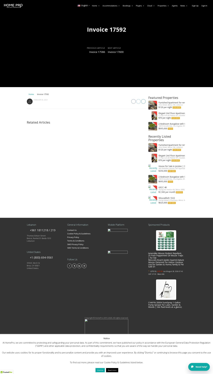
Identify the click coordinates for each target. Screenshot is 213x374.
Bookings (126, 6)
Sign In (204, 5)
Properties (162, 6)
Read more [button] (112, 370)
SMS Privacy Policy (75, 244)
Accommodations (110, 6)
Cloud (149, 6)
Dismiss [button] (100, 370)
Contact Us (72, 230)
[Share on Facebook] (133, 101)
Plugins (139, 6)
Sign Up (195, 5)
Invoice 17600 (116, 52)
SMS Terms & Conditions (78, 248)
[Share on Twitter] (138, 101)
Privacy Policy (73, 237)
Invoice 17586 (97, 52)
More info (161, 274)
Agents (175, 6)
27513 (153, 271)
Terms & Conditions (75, 240)
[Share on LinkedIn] (143, 101)
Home (94, 6)
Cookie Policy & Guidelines (79, 233)
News (182, 6)
